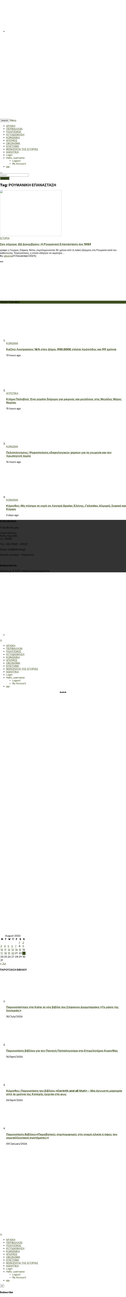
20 (12, 953)
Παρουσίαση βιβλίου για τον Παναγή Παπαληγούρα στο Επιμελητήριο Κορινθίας (62, 1050)
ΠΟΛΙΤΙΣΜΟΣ (13, 131)
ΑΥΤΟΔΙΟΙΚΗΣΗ (15, 134)
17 (1, 953)
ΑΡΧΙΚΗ (10, 125)
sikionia (8, 256)
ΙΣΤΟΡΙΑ (5, 238)
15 (20, 949)
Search (4, 178)
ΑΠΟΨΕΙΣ (11, 140)
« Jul (3, 963)
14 (16, 949)
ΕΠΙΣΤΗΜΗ (12, 146)
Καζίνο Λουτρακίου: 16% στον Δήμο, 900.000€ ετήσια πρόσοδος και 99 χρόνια (61, 349)
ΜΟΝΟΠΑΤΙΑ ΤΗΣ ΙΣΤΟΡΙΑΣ (22, 149)
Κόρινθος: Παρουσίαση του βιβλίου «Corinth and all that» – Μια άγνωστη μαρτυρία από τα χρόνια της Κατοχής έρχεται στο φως (64, 1092)
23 (23, 953)
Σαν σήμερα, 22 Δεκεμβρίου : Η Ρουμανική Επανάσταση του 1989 (45, 244)
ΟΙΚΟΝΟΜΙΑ (13, 143)
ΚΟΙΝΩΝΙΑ (12, 343)
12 (9, 949)
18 (5, 953)
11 (5, 949)
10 (1, 949)
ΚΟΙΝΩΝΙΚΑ (13, 137)
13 (12, 949)
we (8, 166)
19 (9, 953)
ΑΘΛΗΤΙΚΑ (12, 152)
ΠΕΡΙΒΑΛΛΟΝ (14, 128)
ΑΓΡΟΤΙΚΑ (12, 393)
